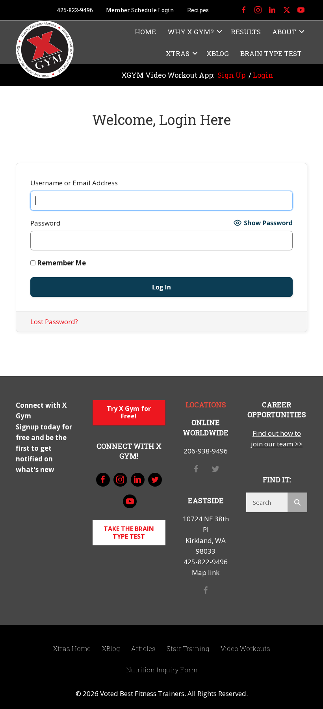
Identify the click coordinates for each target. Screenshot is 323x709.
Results (246, 31)
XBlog (111, 648)
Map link (205, 572)
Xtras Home (72, 648)
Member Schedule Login (140, 10)
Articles (143, 648)
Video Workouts (245, 648)
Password (45, 223)
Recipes (198, 10)
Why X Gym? (190, 31)
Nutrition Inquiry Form (161, 670)
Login (263, 75)
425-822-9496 (75, 10)
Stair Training (188, 648)
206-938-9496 (206, 450)
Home (145, 31)
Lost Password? (54, 321)
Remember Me (60, 262)
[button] (219, 32)
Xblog (217, 53)
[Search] (297, 502)
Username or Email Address (74, 182)
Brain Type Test (271, 53)
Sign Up (231, 75)
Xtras (177, 53)
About (284, 31)
